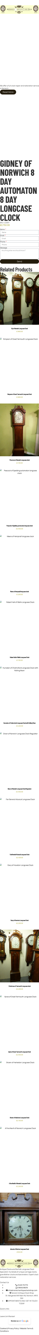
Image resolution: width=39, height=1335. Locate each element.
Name (2, 229)
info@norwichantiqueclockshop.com (22, 1290)
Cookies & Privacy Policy (9, 1328)
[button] (19, 6)
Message (3, 248)
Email (2, 235)
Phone (3, 241)
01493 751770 (23, 1285)
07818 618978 (22, 1287)
